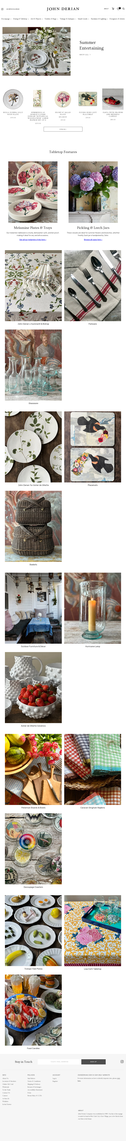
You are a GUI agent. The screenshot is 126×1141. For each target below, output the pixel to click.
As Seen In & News (12, 9)
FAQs (29, 1093)
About (106, 9)
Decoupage (5, 19)
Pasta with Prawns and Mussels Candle (113, 114)
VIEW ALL (63, 129)
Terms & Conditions (34, 1081)
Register (55, 1081)
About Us (5, 1078)
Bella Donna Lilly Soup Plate (13, 113)
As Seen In (5, 1098)
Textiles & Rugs (50, 19)
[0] (118, 9)
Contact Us (6, 1093)
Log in (54, 1078)
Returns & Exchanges (34, 1087)
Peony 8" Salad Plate (63, 113)
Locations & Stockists (9, 1081)
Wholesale (5, 1087)
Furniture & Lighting (98, 19)
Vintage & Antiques (67, 19)
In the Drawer (6, 1104)
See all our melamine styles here (32, 240)
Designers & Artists (117, 19)
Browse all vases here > (93, 240)
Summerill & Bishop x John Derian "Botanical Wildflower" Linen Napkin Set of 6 (38, 116)
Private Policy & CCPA (35, 1096)
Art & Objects (36, 19)
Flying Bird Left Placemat (88, 113)
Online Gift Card (7, 1084)
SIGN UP (93, 1062)
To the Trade (6, 1090)
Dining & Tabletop (20, 19)
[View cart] (113, 8)
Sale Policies (31, 1078)
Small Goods (82, 19)
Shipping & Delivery (34, 1084)
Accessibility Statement (35, 1090)
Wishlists (5, 1101)
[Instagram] (2, 9)
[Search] (123, 8)
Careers (5, 1096)
